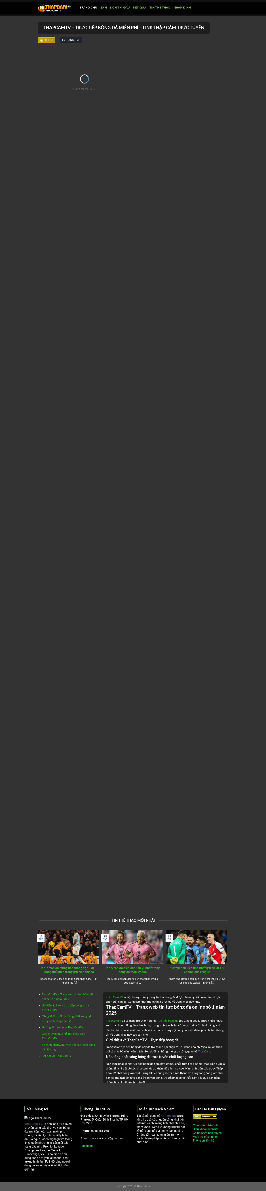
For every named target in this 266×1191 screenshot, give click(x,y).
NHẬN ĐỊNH (182, 7)
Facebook (87, 1145)
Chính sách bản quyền (207, 1132)
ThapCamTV (113, 1020)
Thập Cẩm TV (114, 997)
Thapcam (169, 1115)
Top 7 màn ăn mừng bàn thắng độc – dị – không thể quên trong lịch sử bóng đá (68, 970)
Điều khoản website (205, 1129)
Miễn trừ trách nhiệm (206, 1136)
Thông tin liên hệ (203, 1140)
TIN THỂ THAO (159, 7)
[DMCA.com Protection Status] (205, 1116)
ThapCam (204, 1051)
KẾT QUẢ (139, 7)
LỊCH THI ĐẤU (120, 7)
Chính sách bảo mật (205, 1125)
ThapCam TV (33, 1123)
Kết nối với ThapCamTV (57, 1055)
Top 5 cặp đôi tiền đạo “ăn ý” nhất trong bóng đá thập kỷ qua (132, 970)
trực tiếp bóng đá (167, 1020)
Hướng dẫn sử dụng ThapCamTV (62, 1027)
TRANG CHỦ (88, 7)
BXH (103, 7)
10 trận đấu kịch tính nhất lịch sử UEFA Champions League (197, 970)
